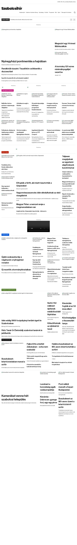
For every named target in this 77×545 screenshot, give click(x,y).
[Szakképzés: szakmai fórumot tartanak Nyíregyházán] (39, 241)
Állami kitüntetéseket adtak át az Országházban (53, 271)
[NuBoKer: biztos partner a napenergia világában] (8, 97)
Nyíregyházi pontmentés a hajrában (24, 61)
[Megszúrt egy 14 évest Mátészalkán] (65, 35)
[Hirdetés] (13, 87)
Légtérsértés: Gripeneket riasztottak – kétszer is (31, 211)
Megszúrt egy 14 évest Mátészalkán (65, 44)
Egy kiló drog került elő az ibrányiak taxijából (15, 78)
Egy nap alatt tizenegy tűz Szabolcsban (37, 262)
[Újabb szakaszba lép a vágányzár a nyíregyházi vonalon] (16, 245)
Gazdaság (41, 12)
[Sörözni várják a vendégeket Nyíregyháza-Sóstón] (23, 124)
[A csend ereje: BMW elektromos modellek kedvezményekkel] (68, 124)
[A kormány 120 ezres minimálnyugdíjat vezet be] (65, 58)
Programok (51, 12)
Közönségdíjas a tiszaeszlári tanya (69, 321)
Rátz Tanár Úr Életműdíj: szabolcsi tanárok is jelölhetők (22, 331)
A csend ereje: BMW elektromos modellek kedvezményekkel (68, 132)
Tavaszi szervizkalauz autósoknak (53, 131)
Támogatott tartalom (64, 14)
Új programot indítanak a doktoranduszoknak (8, 188)
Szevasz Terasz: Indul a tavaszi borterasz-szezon (68, 105)
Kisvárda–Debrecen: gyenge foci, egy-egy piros (48, 400)
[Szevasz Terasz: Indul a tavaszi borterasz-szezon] (68, 97)
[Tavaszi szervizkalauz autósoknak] (53, 124)
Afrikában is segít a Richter (22, 104)
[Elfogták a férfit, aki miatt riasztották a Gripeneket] (38, 167)
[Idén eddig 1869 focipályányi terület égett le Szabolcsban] (24, 305)
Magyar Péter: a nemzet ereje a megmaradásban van (30, 205)
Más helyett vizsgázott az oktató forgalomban (62, 363)
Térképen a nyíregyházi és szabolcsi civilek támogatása (67, 241)
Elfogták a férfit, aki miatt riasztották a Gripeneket (34, 184)
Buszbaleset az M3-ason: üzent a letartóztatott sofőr (66, 403)
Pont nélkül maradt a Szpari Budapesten (66, 387)
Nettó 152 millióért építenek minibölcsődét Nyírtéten (54, 309)
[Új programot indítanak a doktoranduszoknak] (8, 180)
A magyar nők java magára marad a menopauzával (52, 105)
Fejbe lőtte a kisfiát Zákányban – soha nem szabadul (37, 347)
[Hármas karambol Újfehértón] (8, 196)
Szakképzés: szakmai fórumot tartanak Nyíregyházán (38, 250)
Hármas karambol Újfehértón (7, 204)
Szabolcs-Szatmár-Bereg (30, 14)
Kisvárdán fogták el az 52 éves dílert (69, 306)
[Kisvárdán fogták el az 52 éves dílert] (69, 296)
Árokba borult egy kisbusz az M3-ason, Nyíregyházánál (53, 248)
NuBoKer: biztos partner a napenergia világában (8, 105)
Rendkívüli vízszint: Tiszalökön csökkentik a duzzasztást (22, 70)
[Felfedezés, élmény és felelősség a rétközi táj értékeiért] (8, 124)
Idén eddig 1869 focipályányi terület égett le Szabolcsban (21, 321)
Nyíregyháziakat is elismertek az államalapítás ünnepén (38, 275)
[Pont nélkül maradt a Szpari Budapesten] (67, 376)
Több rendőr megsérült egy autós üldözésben (37, 357)
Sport (59, 12)
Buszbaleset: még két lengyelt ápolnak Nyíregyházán (68, 279)
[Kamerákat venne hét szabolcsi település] (20, 382)
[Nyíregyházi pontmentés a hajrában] (27, 43)
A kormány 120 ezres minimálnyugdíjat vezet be (64, 69)
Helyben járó (21, 14)
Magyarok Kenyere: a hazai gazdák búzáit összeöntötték (68, 184)
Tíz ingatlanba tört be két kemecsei (62, 356)
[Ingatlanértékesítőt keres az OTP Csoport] (38, 124)
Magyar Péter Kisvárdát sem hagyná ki (51, 240)
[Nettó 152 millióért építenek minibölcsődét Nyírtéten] (54, 296)
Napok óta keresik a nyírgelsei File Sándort (68, 196)
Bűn (56, 12)
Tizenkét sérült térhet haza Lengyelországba (67, 269)
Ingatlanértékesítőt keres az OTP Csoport (38, 132)
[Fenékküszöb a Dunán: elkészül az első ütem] (8, 158)
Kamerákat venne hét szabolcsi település (15, 397)
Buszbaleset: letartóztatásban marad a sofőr (13, 362)
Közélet (46, 12)
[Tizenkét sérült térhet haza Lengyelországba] (68, 261)
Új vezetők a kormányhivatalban (16, 270)
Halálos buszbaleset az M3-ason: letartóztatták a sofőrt (63, 347)
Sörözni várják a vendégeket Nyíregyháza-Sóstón (23, 132)
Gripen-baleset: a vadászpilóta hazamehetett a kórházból (67, 175)
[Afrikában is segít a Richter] (23, 97)
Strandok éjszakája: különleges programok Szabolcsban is (38, 106)
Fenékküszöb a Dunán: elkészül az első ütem (21, 19)
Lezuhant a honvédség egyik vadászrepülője (48, 387)
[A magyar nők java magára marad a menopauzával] (53, 97)
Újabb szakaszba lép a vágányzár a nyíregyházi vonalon (13, 260)
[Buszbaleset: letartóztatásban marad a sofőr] (13, 349)
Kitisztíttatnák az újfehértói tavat (54, 326)
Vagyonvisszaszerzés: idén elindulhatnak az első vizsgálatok (38, 194)
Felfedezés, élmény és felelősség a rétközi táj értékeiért (8, 132)
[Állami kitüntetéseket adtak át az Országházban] (54, 263)
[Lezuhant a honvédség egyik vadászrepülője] (48, 376)
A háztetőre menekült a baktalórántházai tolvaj (34, 365)
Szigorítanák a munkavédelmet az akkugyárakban (68, 208)
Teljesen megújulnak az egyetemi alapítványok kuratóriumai (68, 162)
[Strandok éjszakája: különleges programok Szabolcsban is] (38, 97)
